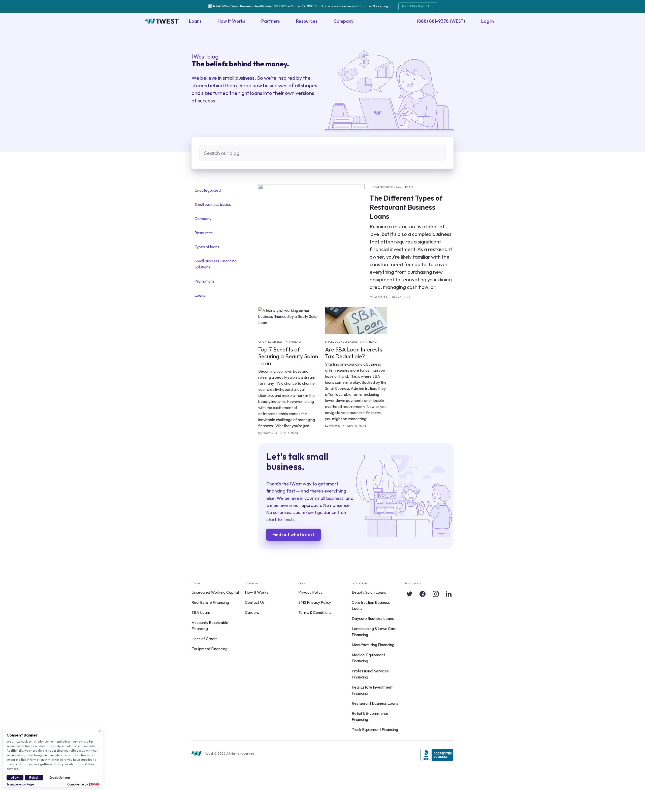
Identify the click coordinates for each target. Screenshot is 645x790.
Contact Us (255, 602)
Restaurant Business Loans (375, 703)
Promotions (204, 281)
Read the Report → (417, 6)
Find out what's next (293, 534)
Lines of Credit (204, 638)
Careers (252, 612)
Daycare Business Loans (373, 618)
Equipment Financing (209, 648)
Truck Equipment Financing (375, 729)
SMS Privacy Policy (314, 602)
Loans (195, 21)
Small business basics (213, 204)
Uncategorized (208, 190)
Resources (306, 21)
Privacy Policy (310, 592)
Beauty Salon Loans (369, 592)
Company (343, 21)
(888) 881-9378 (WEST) (441, 21)
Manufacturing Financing (373, 644)
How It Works (231, 21)
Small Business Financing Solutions (216, 263)
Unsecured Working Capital (215, 592)
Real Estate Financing (210, 602)
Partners (270, 21)
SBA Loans (201, 612)
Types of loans (207, 246)
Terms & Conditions (314, 612)
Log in (487, 21)
